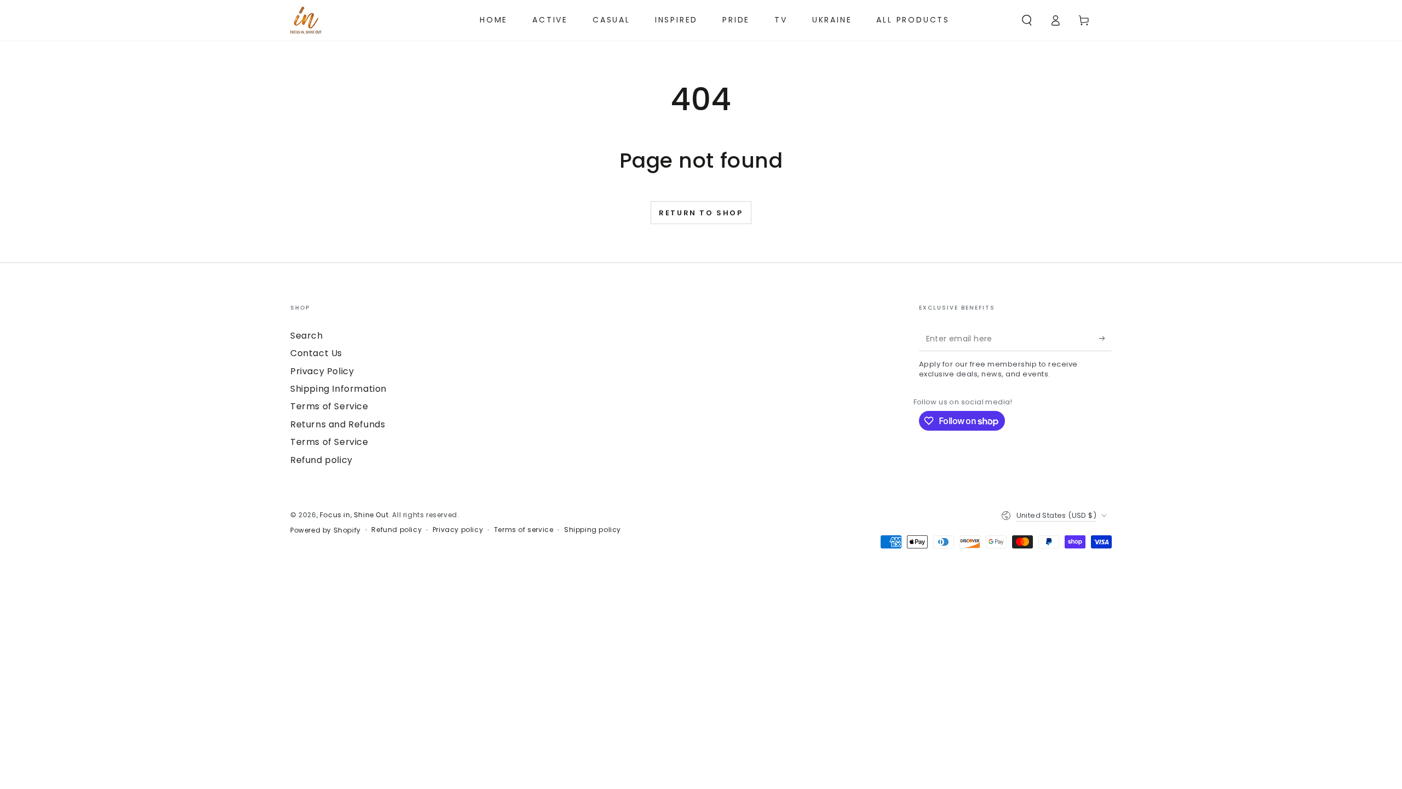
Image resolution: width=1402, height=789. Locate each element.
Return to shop (701, 213)
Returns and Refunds (337, 424)
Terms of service (524, 529)
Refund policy (321, 460)
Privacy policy (458, 529)
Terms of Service (329, 406)
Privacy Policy (322, 371)
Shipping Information (338, 388)
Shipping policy (592, 529)
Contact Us (316, 353)
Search (306, 335)
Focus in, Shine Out (354, 514)
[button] (1027, 20)
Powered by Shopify (325, 530)
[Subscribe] (1105, 339)
